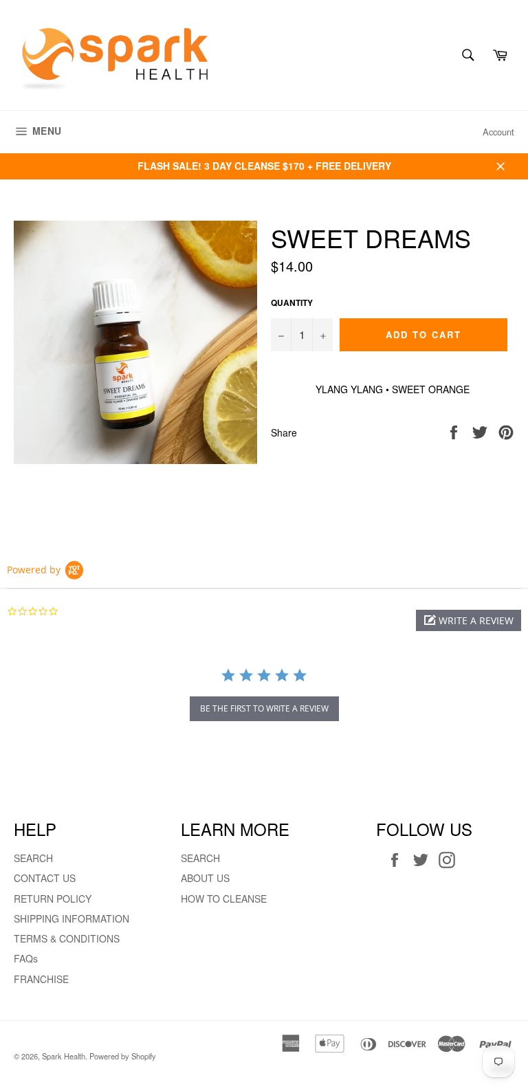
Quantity (292, 303)
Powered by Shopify (122, 1055)
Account (498, 131)
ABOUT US (205, 878)
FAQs (26, 958)
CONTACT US (45, 878)
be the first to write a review (264, 708)
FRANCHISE (41, 979)
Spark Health (63, 1055)
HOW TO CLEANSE (224, 898)
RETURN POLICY (52, 898)
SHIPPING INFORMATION (71, 918)
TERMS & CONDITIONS (67, 938)
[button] (468, 620)
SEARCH (33, 858)
